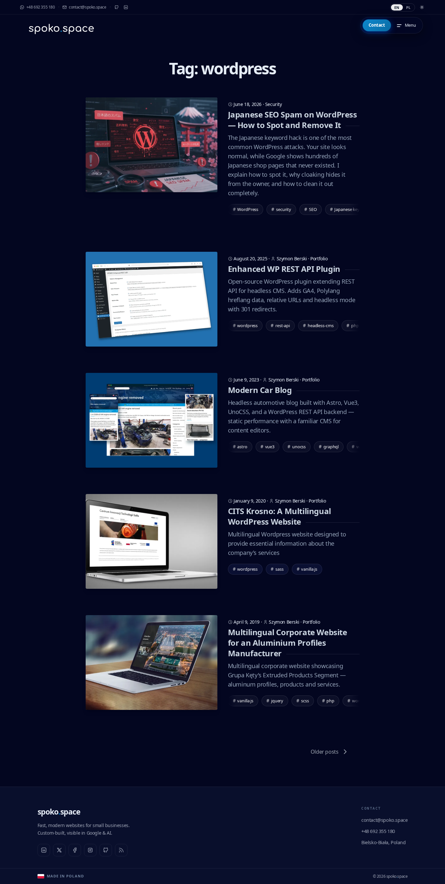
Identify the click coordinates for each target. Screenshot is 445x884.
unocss (297, 447)
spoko (59, 811)
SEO (310, 209)
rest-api (280, 325)
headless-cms (318, 325)
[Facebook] (75, 850)
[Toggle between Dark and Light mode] (422, 7)
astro (240, 447)
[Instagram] (90, 850)
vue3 (267, 447)
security (281, 209)
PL (408, 7)
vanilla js (307, 569)
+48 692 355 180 (378, 831)
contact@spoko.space (384, 820)
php (328, 701)
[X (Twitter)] (59, 850)
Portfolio (318, 258)
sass (277, 569)
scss (302, 701)
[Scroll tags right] (355, 209)
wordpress (245, 325)
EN (397, 7)
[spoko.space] (61, 28)
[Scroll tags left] (232, 209)
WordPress (246, 209)
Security (273, 104)
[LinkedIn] (126, 7)
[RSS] (121, 850)
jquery (274, 701)
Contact (377, 25)
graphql (329, 447)
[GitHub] (117, 7)
